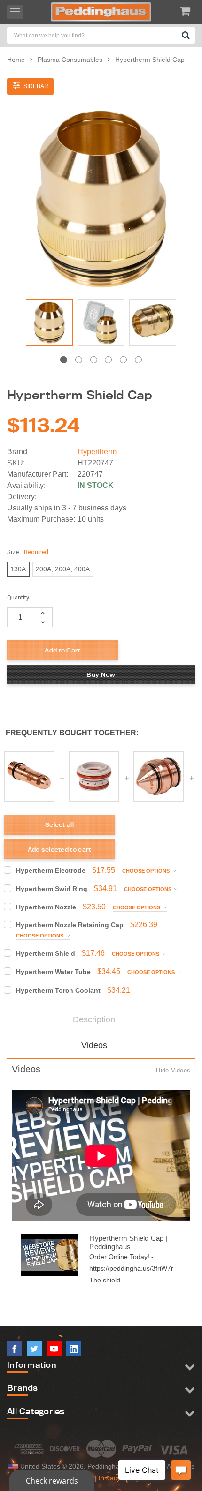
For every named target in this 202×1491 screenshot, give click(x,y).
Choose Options (146, 871)
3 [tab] (93, 359)
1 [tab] (63, 359)
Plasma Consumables (70, 59)
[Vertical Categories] (15, 12)
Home (16, 59)
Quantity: (19, 597)
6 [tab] (138, 359)
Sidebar (35, 86)
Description (94, 1019)
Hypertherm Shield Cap (150, 59)
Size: (27, 551)
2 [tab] (78, 359)
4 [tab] (108, 359)
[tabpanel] (49, 325)
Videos (94, 1045)
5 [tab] (123, 359)
